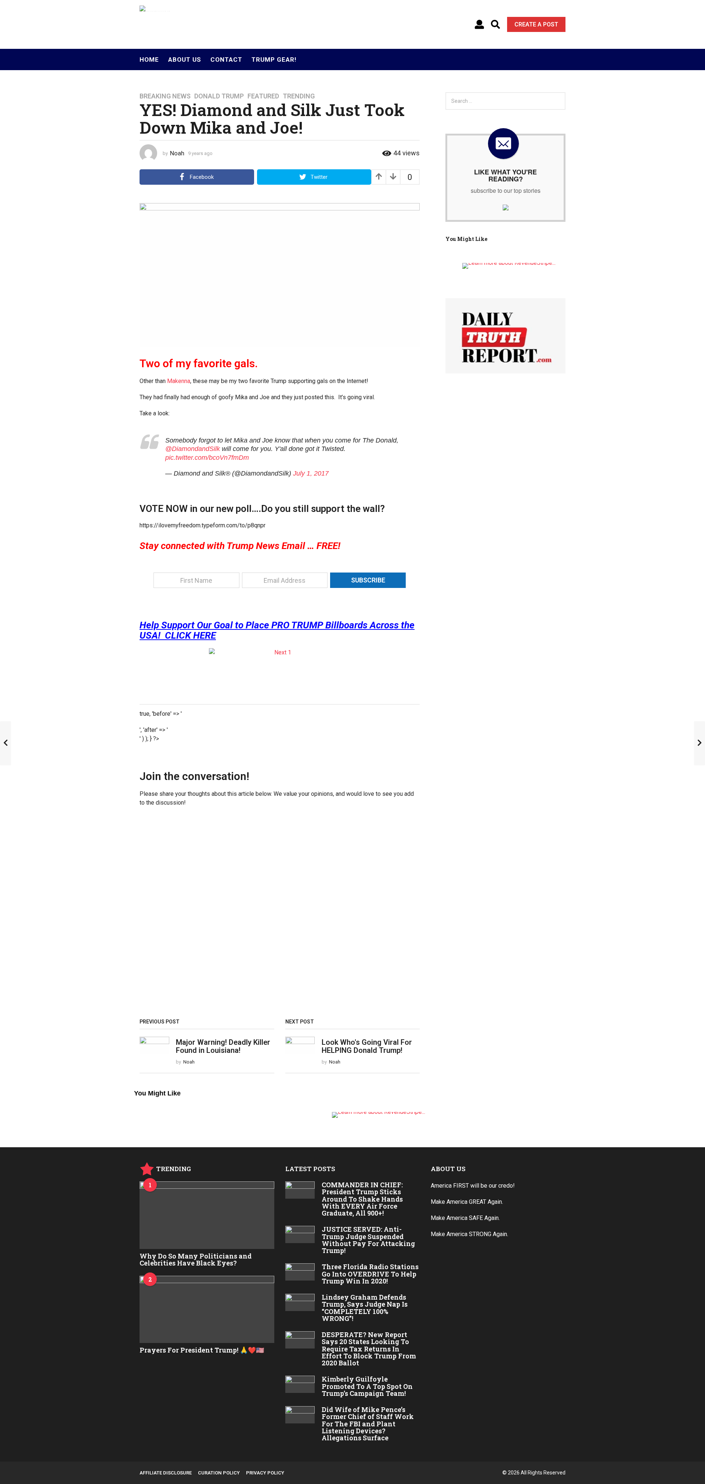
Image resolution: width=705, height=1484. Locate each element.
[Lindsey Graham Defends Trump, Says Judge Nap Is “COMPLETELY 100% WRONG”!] (300, 1302)
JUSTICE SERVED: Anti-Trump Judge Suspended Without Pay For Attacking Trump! (368, 1240)
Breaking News (165, 96)
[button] (479, 24)
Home (149, 59)
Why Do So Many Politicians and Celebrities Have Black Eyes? (196, 1259)
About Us (184, 59)
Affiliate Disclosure (166, 1473)
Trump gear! (274, 59)
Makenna (178, 381)
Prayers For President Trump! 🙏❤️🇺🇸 (202, 1350)
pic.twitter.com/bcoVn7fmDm (207, 457)
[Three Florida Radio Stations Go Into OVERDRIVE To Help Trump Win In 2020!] (300, 1271)
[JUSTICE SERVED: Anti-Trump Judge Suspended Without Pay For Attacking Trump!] (300, 1234)
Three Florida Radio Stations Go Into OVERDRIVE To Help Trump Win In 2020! (370, 1273)
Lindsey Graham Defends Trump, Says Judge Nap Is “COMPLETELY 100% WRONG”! (365, 1308)
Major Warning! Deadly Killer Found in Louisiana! (223, 1046)
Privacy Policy (265, 1473)
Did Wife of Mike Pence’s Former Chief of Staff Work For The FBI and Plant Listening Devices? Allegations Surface (368, 1423)
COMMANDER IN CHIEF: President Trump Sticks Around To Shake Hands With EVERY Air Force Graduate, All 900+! (362, 1198)
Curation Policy (219, 1473)
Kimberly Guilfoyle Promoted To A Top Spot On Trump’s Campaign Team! (367, 1386)
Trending (299, 96)
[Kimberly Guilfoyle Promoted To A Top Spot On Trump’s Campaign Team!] (300, 1384)
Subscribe (368, 580)
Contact (226, 59)
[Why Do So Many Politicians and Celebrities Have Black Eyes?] (207, 1215)
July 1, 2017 (311, 473)
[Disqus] (280, 915)
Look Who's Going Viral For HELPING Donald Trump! (367, 1046)
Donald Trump (219, 96)
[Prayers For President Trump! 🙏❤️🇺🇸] (207, 1309)
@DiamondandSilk (192, 448)
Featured (263, 96)
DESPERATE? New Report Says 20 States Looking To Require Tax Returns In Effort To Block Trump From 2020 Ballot (369, 1348)
